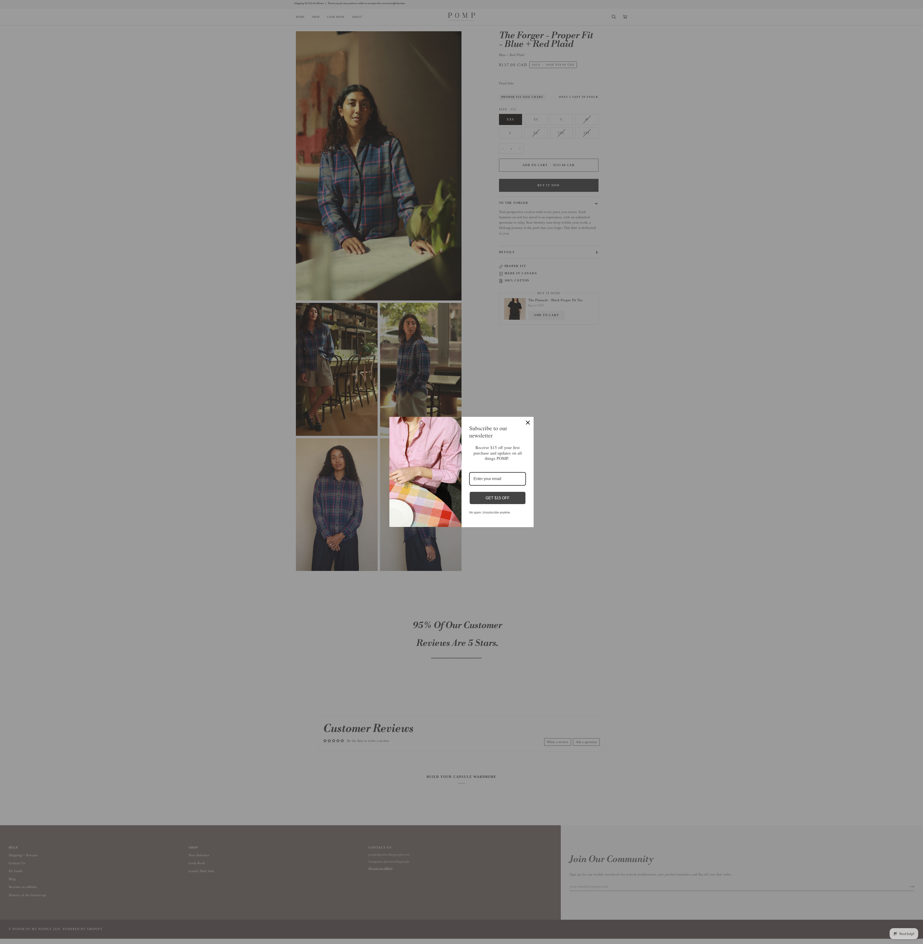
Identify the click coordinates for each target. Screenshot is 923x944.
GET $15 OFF (498, 498)
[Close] (528, 422)
